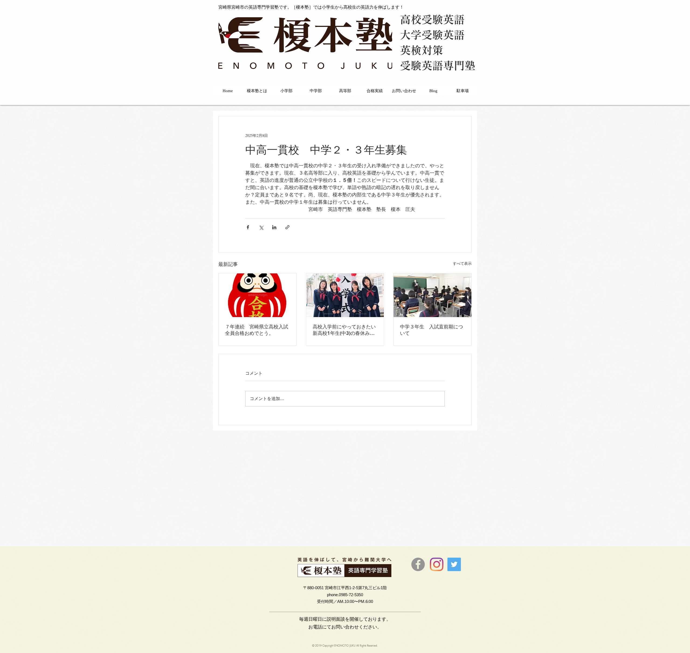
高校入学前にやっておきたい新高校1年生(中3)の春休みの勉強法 (344, 330)
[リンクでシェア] (287, 227)
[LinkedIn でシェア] (274, 227)
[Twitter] (454, 564)
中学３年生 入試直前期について (431, 330)
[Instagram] (436, 564)
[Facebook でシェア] (247, 227)
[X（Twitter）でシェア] (261, 227)
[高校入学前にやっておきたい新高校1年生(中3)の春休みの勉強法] (345, 295)
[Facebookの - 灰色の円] (418, 564)
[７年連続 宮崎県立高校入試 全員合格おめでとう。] (257, 295)
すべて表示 (462, 263)
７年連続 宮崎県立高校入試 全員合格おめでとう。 (257, 330)
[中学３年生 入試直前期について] (432, 295)
